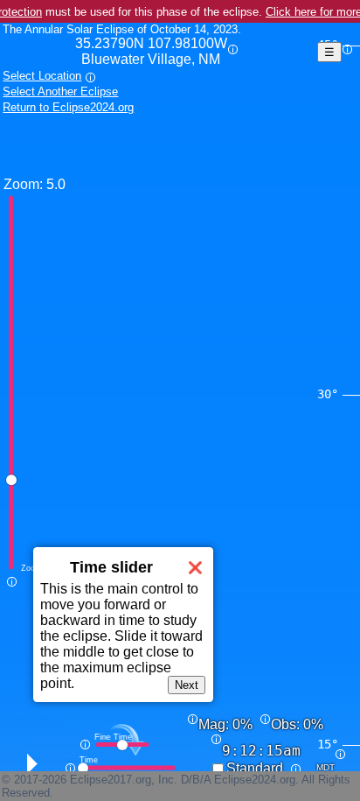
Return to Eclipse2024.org (68, 107)
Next (186, 685)
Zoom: (23, 184)
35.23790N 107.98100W (151, 51)
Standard (254, 768)
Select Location (42, 75)
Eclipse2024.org (254, 779)
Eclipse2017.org (110, 779)
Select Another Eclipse (60, 91)
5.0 (56, 184)
